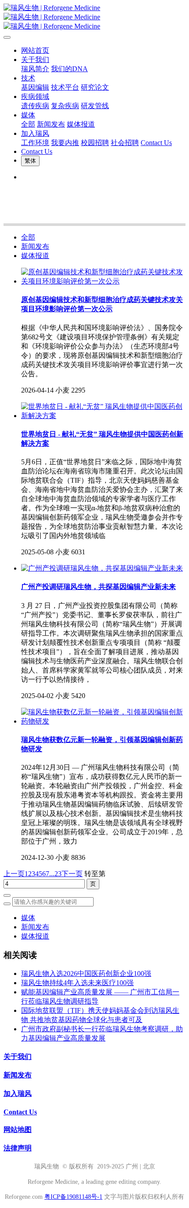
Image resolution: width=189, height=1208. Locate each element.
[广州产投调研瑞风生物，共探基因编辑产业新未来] (102, 568)
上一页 (14, 873)
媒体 (28, 917)
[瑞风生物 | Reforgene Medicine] (94, 17)
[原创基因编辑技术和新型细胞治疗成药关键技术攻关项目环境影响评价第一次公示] (103, 281)
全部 (28, 124)
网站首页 (35, 50)
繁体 (30, 160)
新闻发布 (35, 246)
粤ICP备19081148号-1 (73, 1196)
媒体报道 (35, 255)
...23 (55, 873)
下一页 (72, 873)
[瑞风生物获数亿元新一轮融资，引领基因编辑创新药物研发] (103, 721)
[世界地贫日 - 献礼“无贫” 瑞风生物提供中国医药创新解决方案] (103, 415)
